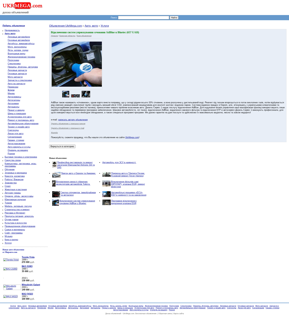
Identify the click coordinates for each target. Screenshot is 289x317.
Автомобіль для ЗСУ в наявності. (119, 162)
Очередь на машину (18, 150)
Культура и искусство (16, 223)
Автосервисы (14, 97)
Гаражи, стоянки (16, 140)
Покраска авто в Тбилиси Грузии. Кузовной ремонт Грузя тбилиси (128, 174)
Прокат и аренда (16, 110)
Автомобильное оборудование (23, 123)
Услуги (8, 243)
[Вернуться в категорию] (62, 146)
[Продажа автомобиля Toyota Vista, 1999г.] (11, 259)
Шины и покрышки (17, 113)
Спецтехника (14, 63)
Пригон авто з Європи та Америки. (78, 173)
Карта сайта (179, 313)
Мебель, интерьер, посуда (18, 206)
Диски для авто (15, 133)
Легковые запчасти (17, 70)
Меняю (11, 93)
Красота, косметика (15, 176)
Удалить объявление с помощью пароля (68, 124)
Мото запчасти (15, 77)
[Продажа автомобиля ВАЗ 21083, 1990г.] (10, 269)
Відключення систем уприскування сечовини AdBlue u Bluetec (77, 202)
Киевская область (67, 36)
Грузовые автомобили (19, 40)
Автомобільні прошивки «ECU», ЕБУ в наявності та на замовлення (128, 193)
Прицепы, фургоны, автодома (23, 67)
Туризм (8, 203)
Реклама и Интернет (15, 213)
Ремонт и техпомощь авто (21, 120)
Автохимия (13, 103)
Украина (54, 36)
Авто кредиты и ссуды (19, 147)
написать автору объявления (73, 119)
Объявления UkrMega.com (65, 25)
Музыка (8, 236)
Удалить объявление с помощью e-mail (67, 128)
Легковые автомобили (19, 37)
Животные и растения (16, 189)
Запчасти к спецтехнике (20, 80)
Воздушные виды (16, 53)
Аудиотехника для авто (20, 117)
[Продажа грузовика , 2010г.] (3, 278)
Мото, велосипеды (17, 47)
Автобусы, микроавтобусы (21, 43)
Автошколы (13, 107)
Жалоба (54, 133)
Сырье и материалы (15, 229)
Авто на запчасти (16, 83)
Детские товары (13, 193)
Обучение (10, 169)
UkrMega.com (132, 137)
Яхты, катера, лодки (18, 50)
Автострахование (16, 143)
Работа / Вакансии (14, 179)
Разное (11, 153)
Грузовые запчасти (17, 73)
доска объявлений (16, 12)
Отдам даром (11, 219)
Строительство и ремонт (17, 209)
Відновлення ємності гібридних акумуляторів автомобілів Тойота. (73, 182)
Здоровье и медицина (16, 173)
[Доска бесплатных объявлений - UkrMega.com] (21, 8)
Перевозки (13, 87)
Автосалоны (14, 100)
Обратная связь (165, 313)
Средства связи (13, 160)
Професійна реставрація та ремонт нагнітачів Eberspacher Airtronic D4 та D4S (76, 165)
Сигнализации (15, 137)
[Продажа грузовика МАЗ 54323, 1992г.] (10, 296)
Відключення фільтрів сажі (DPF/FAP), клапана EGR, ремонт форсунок (128, 184)
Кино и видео (11, 239)
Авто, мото (91, 25)
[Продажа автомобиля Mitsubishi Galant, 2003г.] (12, 288)
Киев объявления (84, 36)
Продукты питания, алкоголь (19, 216)
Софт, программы (14, 233)
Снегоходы (13, 130)
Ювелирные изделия (15, 199)
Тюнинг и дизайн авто (19, 127)
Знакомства (11, 183)
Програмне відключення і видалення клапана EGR (124, 202)
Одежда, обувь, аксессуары (19, 196)
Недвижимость (12, 30)
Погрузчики (13, 60)
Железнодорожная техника (21, 57)
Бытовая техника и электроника (21, 157)
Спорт (8, 186)
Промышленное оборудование (20, 226)
